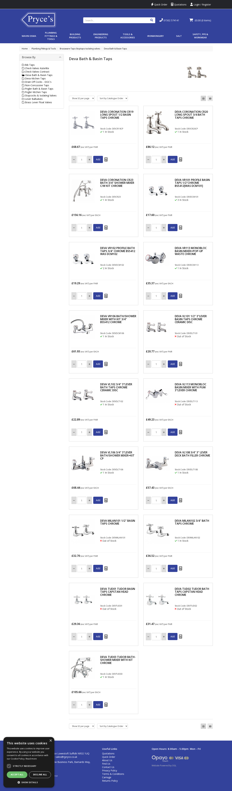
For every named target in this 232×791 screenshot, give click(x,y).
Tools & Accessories (127, 36)
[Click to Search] (151, 20)
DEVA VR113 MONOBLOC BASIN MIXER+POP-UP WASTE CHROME (191, 251)
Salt (179, 35)
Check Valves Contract (36, 71)
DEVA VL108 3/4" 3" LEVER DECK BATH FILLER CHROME (192, 454)
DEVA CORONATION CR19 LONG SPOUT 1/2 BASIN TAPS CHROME (116, 115)
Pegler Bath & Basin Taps (38, 88)
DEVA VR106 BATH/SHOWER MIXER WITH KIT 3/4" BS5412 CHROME (118, 319)
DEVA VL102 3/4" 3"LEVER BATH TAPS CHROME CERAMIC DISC (116, 387)
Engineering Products (100, 36)
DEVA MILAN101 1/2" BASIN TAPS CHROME (117, 522)
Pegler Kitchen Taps (35, 92)
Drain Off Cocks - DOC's (37, 81)
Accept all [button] (17, 774)
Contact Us (108, 767)
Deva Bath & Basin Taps (115, 48)
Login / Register (202, 4)
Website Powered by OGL (164, 765)
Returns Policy (110, 780)
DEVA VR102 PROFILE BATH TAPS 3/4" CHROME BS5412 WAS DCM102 (117, 251)
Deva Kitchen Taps (35, 78)
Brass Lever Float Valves (38, 102)
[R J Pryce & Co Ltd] (38, 19)
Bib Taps (29, 64)
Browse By (28, 57)
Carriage (106, 777)
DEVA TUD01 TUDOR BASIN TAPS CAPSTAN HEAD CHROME (117, 592)
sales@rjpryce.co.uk (66, 756)
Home (25, 48)
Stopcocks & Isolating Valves (40, 95)
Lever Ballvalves (33, 98)
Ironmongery (155, 35)
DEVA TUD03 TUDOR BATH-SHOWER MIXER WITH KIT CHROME (118, 660)
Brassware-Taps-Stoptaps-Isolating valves (80, 48)
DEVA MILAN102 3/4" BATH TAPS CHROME (192, 522)
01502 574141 (171, 20)
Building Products (75, 36)
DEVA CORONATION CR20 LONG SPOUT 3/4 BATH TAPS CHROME (191, 115)
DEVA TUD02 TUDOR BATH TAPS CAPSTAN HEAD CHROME (192, 592)
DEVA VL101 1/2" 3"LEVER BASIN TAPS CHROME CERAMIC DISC (191, 319)
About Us (107, 760)
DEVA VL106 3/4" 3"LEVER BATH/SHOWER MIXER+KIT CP (117, 455)
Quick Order (160, 4)
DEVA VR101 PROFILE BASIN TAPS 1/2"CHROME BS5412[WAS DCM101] (192, 183)
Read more (31, 758)
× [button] (50, 740)
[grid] (203, 98)
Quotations (179, 4)
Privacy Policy (109, 770)
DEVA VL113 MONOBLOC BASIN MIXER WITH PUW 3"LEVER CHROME (190, 387)
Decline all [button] (40, 774)
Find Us (106, 763)
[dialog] (28, 762)
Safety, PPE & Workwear (200, 36)
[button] (29, 782)
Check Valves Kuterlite (36, 68)
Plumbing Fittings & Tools (51, 36)
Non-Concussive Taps (36, 85)
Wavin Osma (29, 35)
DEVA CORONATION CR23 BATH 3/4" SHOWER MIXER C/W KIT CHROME (117, 183)
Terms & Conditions (113, 774)
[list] (210, 98)
